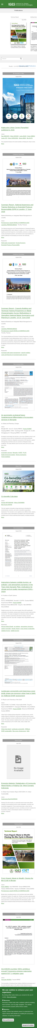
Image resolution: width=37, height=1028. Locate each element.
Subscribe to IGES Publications (27, 66)
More (2, 143)
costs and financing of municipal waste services (14, 354)
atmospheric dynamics (27, 626)
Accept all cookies (28, 1025)
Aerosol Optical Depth (7, 626)
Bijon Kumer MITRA (6, 504)
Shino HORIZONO (13, 138)
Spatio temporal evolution (8, 454)
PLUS (24, 452)
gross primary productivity (27, 628)
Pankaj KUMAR (27, 428)
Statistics (6, 1009)
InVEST (20, 452)
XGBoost (27, 729)
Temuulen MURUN (6, 979)
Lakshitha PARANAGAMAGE (9, 224)
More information (11, 997)
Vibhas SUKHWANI (19, 502)
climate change (15, 628)
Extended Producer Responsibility (10, 245)
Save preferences (8, 1020)
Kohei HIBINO (31, 136)
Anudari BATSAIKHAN (7, 502)
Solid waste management (8, 242)
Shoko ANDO (22, 138)
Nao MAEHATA (5, 136)
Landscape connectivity (18, 729)
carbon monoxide (6, 628)
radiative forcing (5, 630)
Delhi (28, 731)
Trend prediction (5, 456)
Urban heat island (6, 729)
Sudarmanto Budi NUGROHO (9, 799)
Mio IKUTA (30, 138)
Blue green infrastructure (19, 731)
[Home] (20, 4)
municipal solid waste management (10, 352)
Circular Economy (20, 242)
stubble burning (15, 630)
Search (21, 57)
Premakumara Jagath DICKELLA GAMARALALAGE (15, 222)
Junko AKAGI (23, 136)
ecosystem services (6, 452)
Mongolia (15, 452)
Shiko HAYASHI (14, 136)
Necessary (7, 1000)
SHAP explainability (6, 731)
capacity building (25, 352)
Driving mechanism (21, 454)
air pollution (17, 626)
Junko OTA (4, 138)
